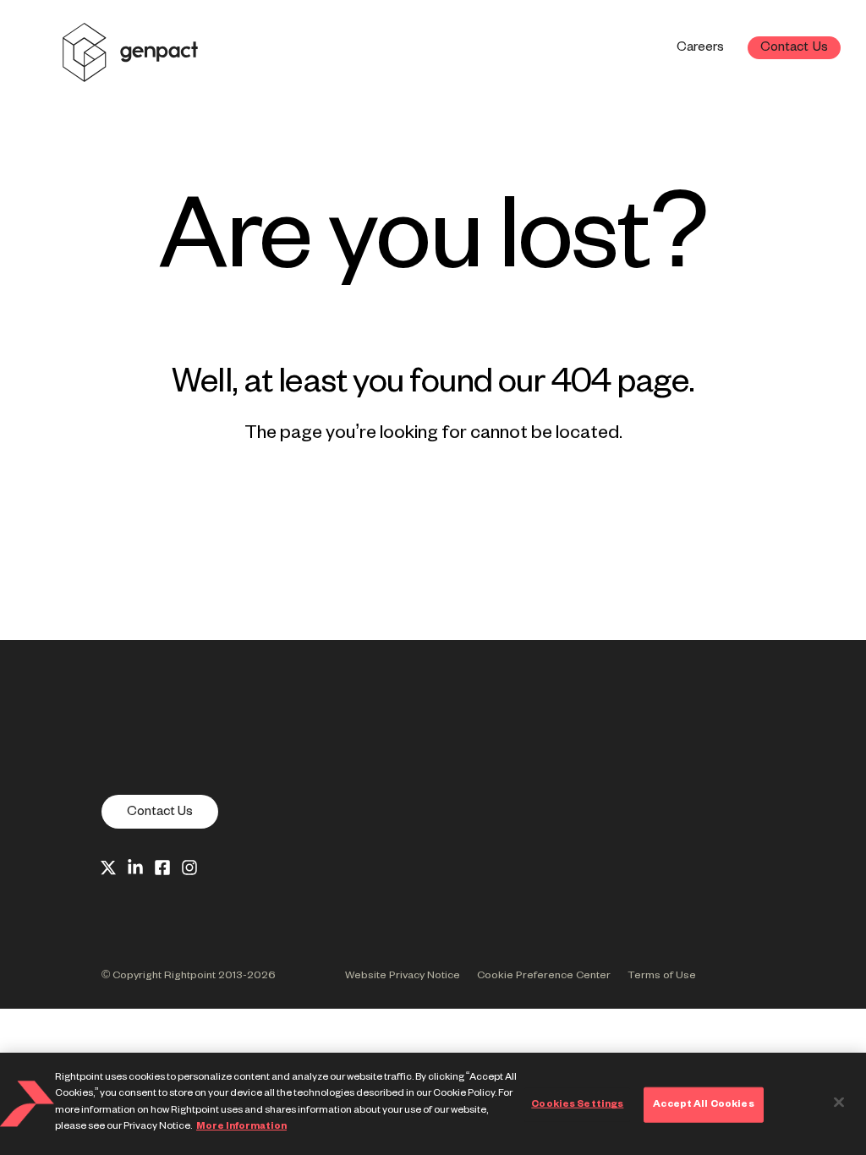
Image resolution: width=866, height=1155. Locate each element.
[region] (433, 1104)
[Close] (839, 1102)
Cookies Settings (577, 1104)
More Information (241, 1126)
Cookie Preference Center (544, 976)
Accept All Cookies (703, 1104)
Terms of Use (662, 976)
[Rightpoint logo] (130, 71)
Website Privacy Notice (402, 976)
